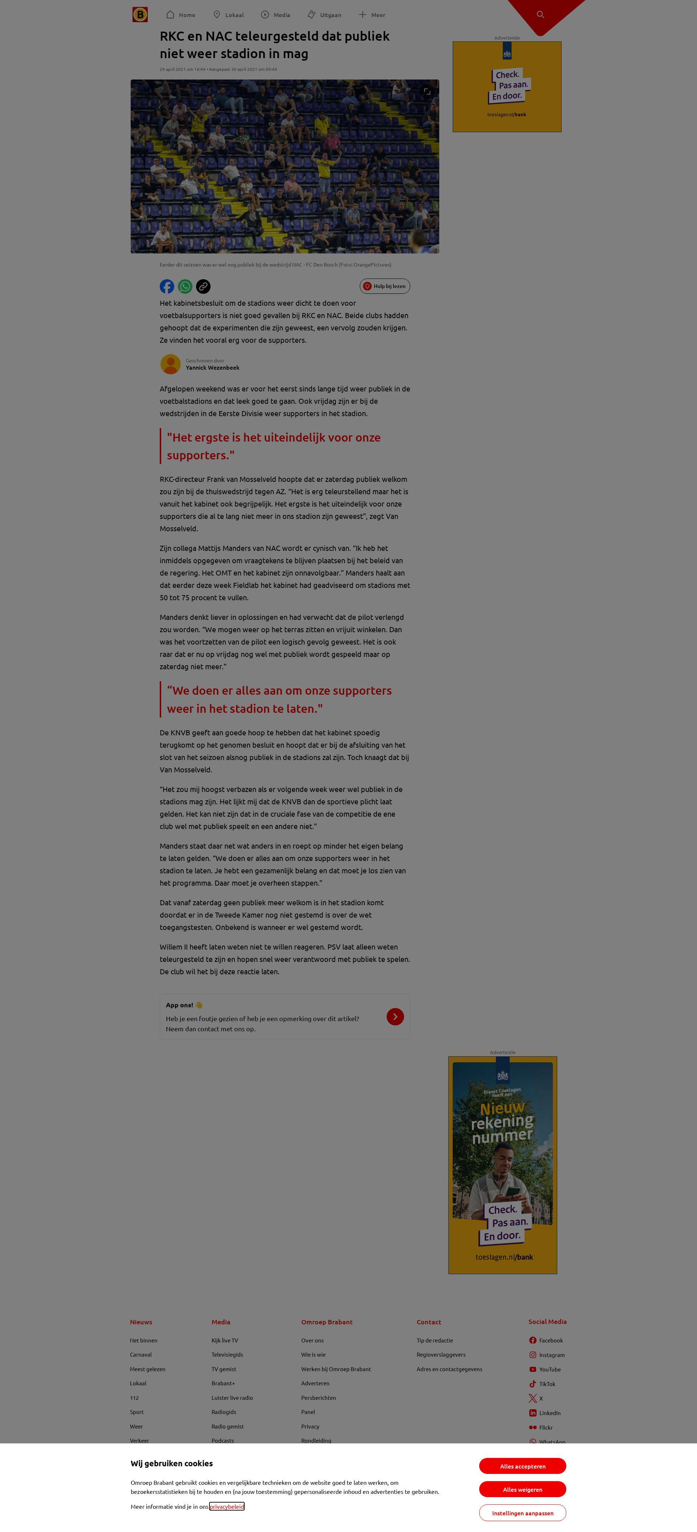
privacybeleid (227, 1506)
